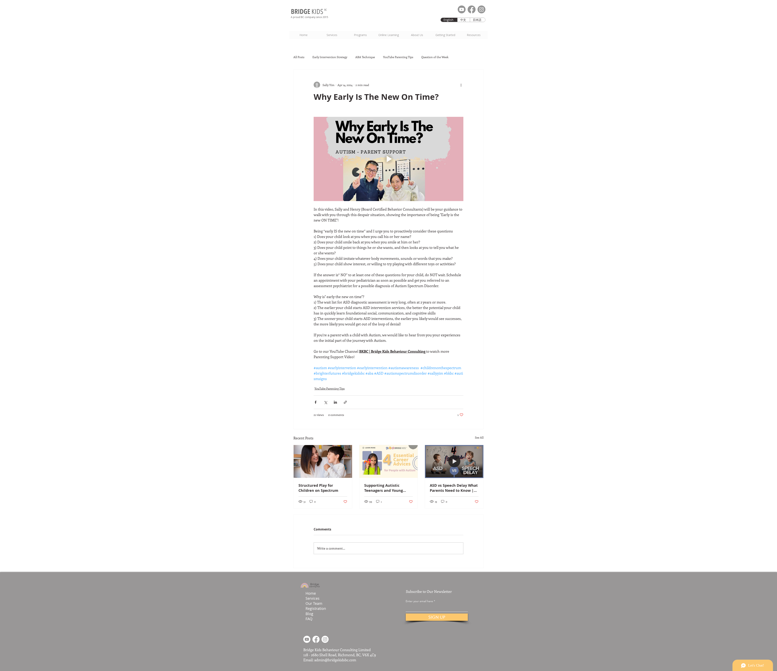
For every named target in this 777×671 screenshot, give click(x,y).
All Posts (298, 57)
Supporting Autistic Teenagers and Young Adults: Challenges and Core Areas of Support (385, 488)
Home (311, 593)
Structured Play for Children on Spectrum (318, 488)
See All (479, 437)
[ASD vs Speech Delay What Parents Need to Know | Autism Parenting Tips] (454, 461)
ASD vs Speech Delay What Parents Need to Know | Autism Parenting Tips (454, 488)
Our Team (314, 603)
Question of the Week (434, 57)
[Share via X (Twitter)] (325, 402)
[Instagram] (481, 9)
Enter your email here (419, 601)
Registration (316, 608)
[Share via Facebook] (315, 402)
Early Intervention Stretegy (329, 57)
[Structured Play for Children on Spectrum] (323, 461)
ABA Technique (365, 57)
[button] (445, 35)
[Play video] (388, 159)
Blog (309, 613)
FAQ (309, 618)
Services (313, 598)
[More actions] (461, 84)
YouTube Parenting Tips (398, 57)
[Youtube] (462, 9)
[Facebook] (472, 9)
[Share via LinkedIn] (335, 402)
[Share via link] (345, 402)
